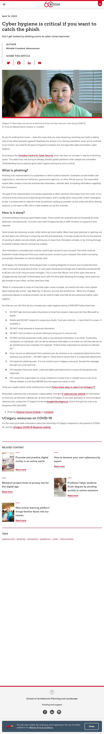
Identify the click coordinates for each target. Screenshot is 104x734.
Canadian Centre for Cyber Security (35, 155)
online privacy (66, 539)
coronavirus (32, 539)
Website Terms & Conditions (41, 727)
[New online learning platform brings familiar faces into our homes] (8, 512)
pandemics (45, 539)
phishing (21, 539)
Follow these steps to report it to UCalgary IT (73, 387)
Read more (21, 469)
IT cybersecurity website (73, 393)
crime (55, 539)
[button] (10, 62)
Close (91, 726)
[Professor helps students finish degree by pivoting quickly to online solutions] (60, 487)
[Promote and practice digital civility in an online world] (8, 461)
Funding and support (52, 704)
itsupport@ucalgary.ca (57, 401)
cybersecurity (8, 539)
